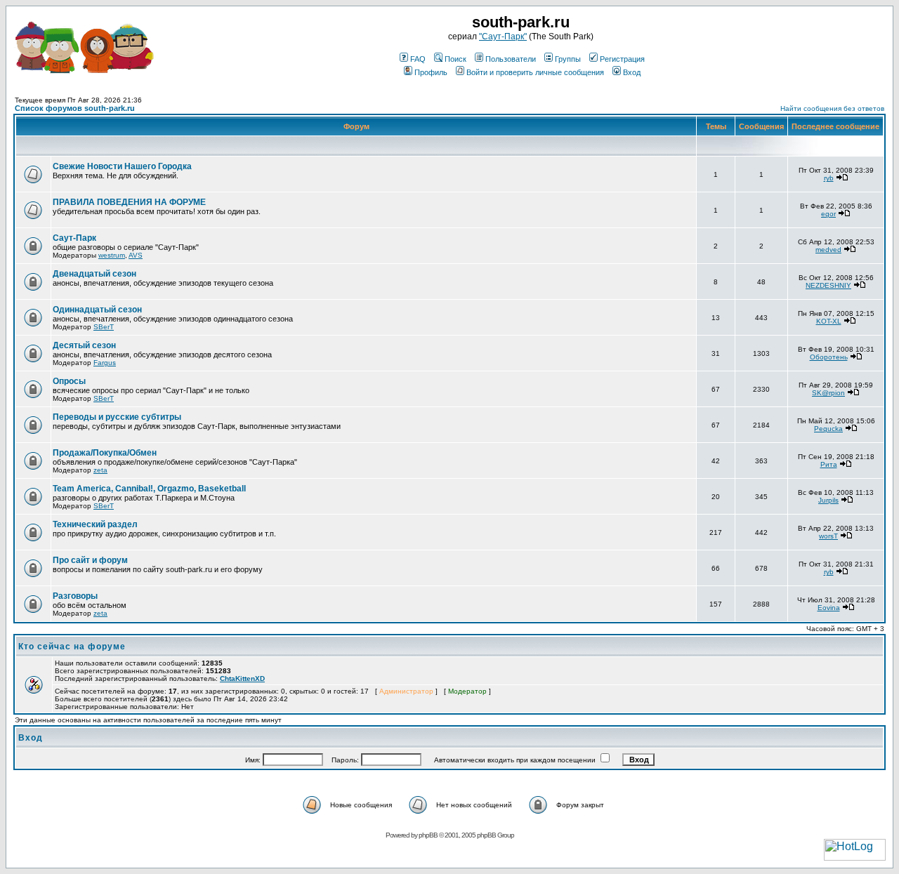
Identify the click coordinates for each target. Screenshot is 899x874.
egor (828, 214)
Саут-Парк (74, 238)
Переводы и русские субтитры (117, 417)
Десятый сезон (84, 345)
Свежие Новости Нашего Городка (122, 166)
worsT (828, 536)
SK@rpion (828, 393)
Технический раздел (95, 524)
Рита (828, 464)
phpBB (428, 835)
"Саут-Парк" (503, 36)
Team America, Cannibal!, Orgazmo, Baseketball (149, 489)
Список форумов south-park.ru (75, 108)
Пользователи (510, 59)
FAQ (418, 59)
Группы (568, 59)
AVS (136, 255)
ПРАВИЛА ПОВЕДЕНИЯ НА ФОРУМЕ (129, 202)
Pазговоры (75, 596)
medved (828, 249)
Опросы (69, 381)
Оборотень (829, 357)
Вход (632, 72)
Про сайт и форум (90, 560)
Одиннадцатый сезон (97, 309)
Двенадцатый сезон (94, 274)
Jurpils (828, 500)
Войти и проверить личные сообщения (535, 72)
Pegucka (828, 428)
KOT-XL (828, 321)
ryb (829, 178)
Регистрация (622, 59)
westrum (111, 255)
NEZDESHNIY (828, 285)
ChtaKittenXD (242, 678)
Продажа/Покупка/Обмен (105, 453)
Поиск (455, 59)
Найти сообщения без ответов (832, 108)
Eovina (829, 607)
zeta (100, 470)
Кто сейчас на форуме (72, 646)
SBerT (103, 327)
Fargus (104, 362)
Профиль (430, 72)
